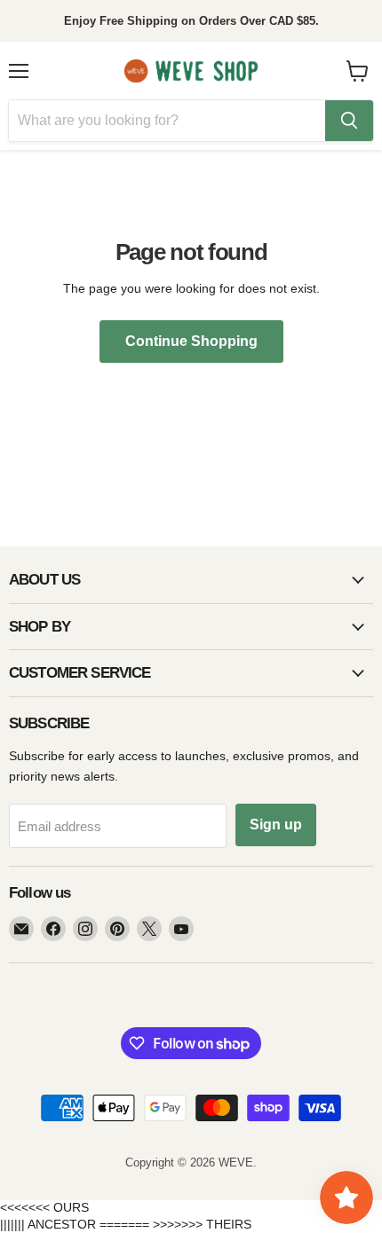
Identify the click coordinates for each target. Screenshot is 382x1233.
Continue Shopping (191, 341)
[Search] (349, 120)
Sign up (276, 824)
